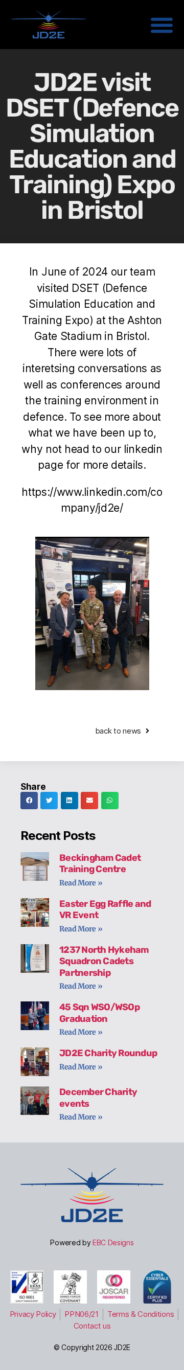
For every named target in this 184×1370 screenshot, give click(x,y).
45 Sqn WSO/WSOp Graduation (99, 1012)
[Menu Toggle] (162, 25)
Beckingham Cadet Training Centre (100, 863)
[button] (29, 800)
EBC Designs (113, 1242)
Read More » (81, 882)
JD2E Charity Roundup (108, 1053)
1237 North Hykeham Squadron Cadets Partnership (104, 961)
